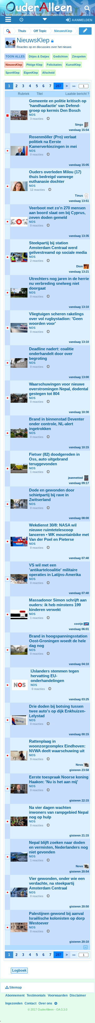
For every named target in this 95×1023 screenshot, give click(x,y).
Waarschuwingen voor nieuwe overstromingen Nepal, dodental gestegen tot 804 (58, 389)
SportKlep (13, 72)
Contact (30, 1003)
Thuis (22, 31)
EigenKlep (31, 72)
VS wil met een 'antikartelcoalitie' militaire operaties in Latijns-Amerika (55, 570)
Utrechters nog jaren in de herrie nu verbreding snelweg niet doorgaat (59, 283)
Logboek (19, 970)
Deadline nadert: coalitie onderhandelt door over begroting (51, 354)
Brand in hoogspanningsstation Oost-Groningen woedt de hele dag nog (58, 641)
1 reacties (36, 471)
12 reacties (37, 189)
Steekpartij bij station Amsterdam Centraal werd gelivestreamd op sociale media (58, 248)
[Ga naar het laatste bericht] (47, 118)
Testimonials (36, 995)
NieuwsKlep (14, 64)
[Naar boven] (55, 1003)
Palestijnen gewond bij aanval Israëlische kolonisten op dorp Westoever (57, 918)
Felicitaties (54, 64)
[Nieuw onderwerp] (85, 30)
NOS (32, 114)
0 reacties (36, 154)
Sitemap (15, 987)
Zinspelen (79, 56)
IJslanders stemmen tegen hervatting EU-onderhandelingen (55, 676)
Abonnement (15, 995)
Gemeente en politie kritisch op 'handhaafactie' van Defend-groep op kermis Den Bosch (57, 106)
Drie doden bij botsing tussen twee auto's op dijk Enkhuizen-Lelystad (57, 711)
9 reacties (36, 759)
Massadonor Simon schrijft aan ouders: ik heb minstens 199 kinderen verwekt (58, 605)
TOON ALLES (15, 56)
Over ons (45, 1003)
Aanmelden (81, 20)
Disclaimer (78, 995)
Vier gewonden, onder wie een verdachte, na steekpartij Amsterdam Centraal (57, 883)
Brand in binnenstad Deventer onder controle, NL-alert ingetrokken (56, 424)
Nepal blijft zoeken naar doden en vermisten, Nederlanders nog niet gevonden (58, 847)
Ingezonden (13, 1003)
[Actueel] (21, 20)
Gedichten (60, 56)
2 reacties (36, 260)
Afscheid (48, 72)
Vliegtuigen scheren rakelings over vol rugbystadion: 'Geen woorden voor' (56, 319)
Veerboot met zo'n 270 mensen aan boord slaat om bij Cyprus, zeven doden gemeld (57, 213)
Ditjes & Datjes (39, 56)
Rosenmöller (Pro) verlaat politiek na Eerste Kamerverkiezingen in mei (53, 142)
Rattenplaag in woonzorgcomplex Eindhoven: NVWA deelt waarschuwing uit (57, 746)
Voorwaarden (58, 995)
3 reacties (36, 118)
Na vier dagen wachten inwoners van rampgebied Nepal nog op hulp (58, 812)
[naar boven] (85, 947)
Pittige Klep (34, 64)
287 (58, 86)
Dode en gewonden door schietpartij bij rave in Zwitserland (51, 495)
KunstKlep (73, 64)
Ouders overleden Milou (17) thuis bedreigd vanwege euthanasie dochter (55, 177)
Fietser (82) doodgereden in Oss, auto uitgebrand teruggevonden (54, 459)
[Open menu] (8, 20)
